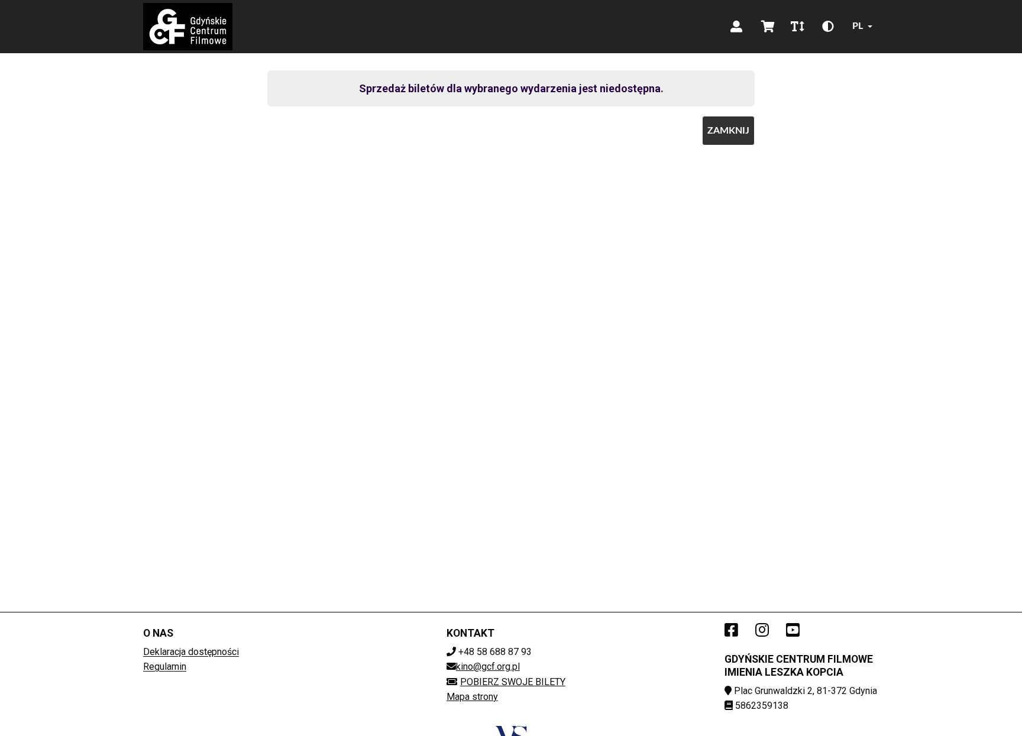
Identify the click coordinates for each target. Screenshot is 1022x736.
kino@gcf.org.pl (488, 666)
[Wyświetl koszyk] (768, 27)
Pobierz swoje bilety (512, 682)
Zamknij (728, 130)
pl (857, 26)
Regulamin (164, 666)
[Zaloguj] (736, 27)
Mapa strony (472, 696)
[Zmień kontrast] (828, 27)
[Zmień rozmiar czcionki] (797, 27)
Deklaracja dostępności (191, 651)
